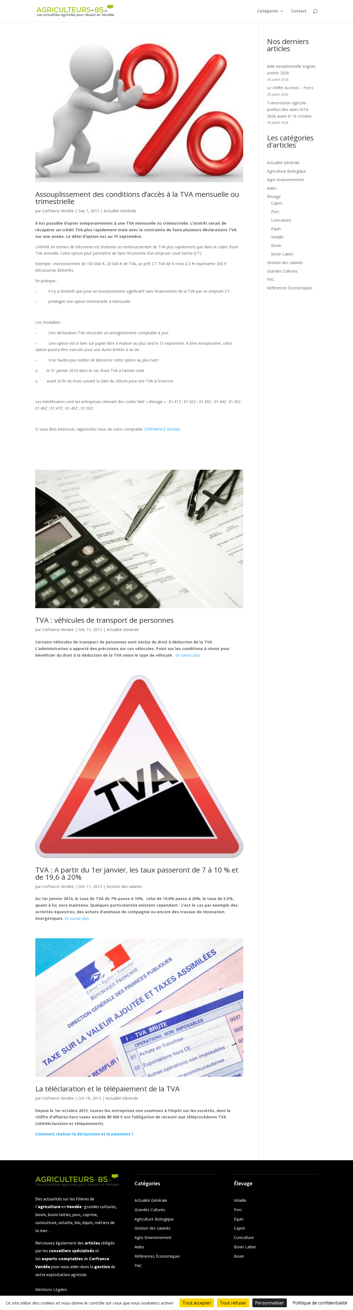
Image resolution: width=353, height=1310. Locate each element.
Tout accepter (196, 1303)
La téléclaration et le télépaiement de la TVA (107, 1089)
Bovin (276, 245)
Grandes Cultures (282, 271)
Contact (299, 11)
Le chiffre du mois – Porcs (290, 87)
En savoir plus (187, 655)
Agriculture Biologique (286, 171)
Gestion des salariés (124, 886)
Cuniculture (281, 220)
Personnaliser (269, 1303)
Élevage (274, 196)
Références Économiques (289, 287)
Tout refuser (233, 1303)
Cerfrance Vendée (58, 210)
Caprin (276, 203)
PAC (270, 279)
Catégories (267, 11)
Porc (275, 211)
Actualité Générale (120, 210)
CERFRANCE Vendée (162, 429)
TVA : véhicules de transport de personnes (104, 620)
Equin (276, 228)
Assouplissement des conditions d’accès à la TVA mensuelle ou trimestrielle (137, 197)
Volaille (277, 237)
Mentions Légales (51, 1289)
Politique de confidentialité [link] (320, 1303)
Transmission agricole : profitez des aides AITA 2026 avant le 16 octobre (289, 109)
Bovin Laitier (282, 254)
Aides (272, 188)
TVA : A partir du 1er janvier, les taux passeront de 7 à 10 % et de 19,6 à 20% (136, 873)
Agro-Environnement (285, 179)
